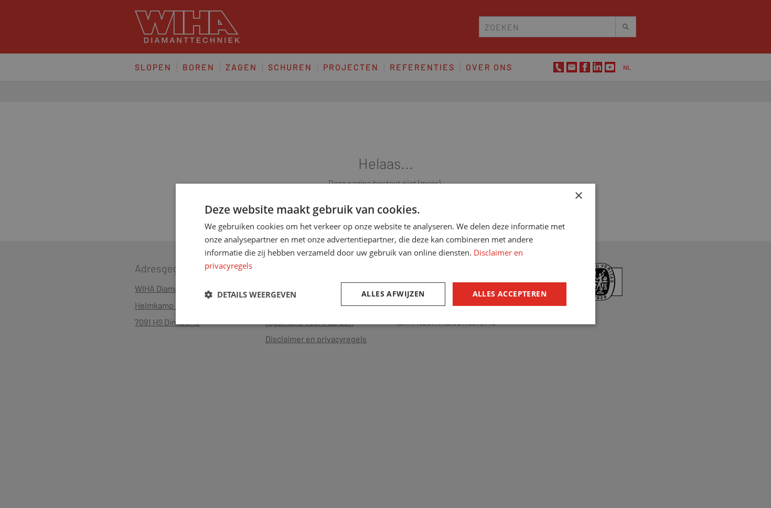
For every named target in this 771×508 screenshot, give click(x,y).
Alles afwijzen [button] (393, 294)
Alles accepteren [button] (510, 294)
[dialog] (385, 254)
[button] (250, 294)
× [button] (578, 196)
